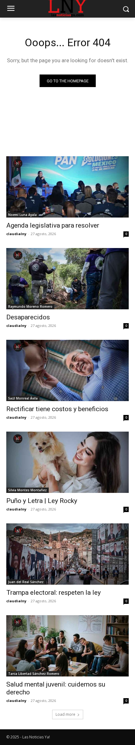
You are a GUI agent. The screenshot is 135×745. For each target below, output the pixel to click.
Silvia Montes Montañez (27, 490)
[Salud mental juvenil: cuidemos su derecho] (67, 645)
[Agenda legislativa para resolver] (67, 187)
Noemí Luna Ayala (22, 214)
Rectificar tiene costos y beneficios (57, 409)
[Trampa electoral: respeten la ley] (67, 554)
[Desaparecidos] (67, 278)
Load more (65, 714)
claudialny (16, 233)
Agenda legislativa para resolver (52, 225)
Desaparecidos (28, 317)
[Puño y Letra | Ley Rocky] (67, 462)
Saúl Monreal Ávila (23, 398)
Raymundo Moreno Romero (30, 306)
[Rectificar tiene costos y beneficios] (67, 370)
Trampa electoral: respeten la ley (53, 592)
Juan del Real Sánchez (26, 582)
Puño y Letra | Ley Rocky (41, 501)
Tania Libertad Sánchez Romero (33, 673)
